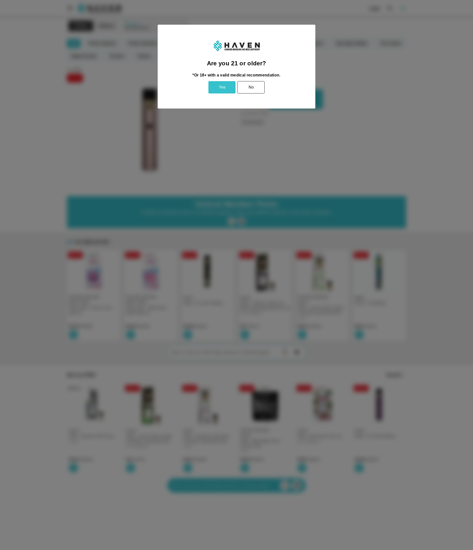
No (251, 87)
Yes (222, 87)
